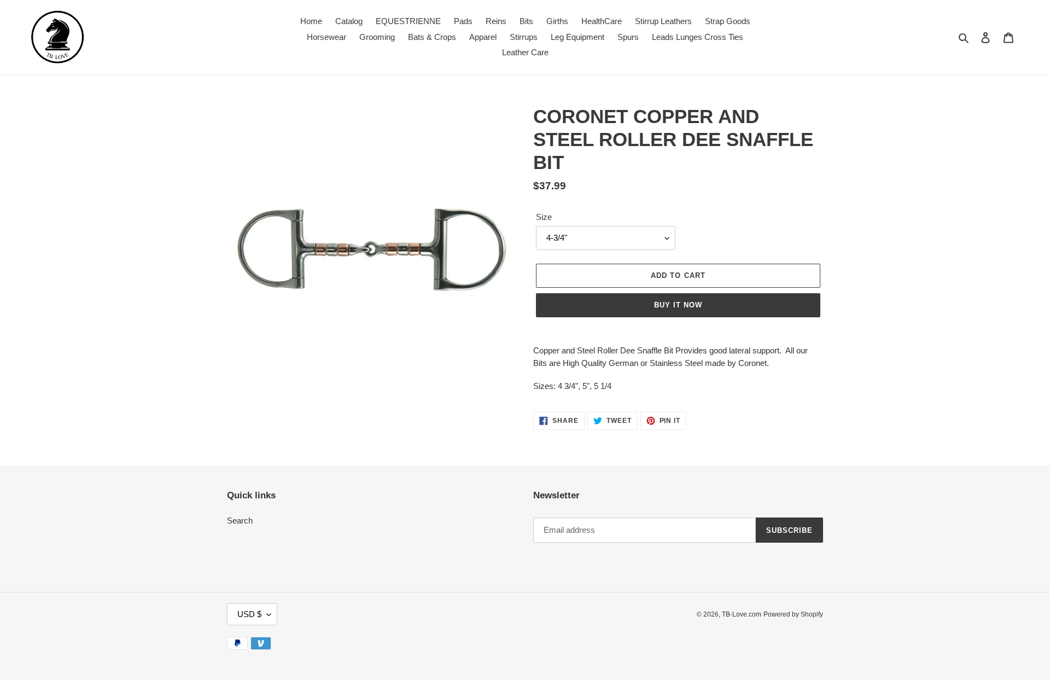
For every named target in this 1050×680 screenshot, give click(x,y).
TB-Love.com (741, 614)
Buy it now (678, 305)
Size (544, 217)
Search (240, 520)
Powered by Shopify (793, 614)
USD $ (249, 614)
